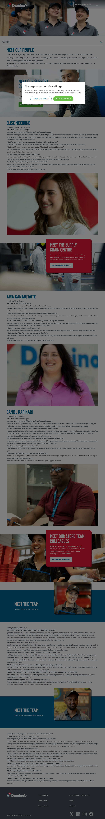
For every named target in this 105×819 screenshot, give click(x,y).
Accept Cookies (63, 99)
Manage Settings (41, 99)
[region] (53, 93)
